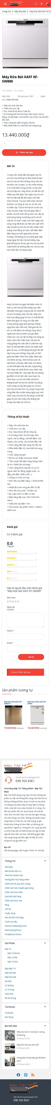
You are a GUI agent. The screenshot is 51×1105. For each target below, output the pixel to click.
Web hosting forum (13, 930)
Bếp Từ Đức (12, 961)
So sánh (20, 90)
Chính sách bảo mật (13, 900)
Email (10, 643)
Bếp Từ (8, 949)
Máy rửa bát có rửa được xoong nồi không (30, 1033)
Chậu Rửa (9, 993)
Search (36, 3)
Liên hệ (8, 909)
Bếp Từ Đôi (12, 957)
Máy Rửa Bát (20, 11)
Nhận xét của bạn (11, 608)
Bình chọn (11, 597)
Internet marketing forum (16, 926)
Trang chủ (6, 11)
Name (10, 631)
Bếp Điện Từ (10, 968)
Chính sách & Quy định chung (17, 883)
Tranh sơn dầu (11, 921)
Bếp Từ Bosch (13, 953)
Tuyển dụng (10, 913)
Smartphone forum (13, 934)
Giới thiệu (9, 867)
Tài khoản (9, 1013)
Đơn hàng (9, 1017)
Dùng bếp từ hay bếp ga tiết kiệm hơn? (31, 1059)
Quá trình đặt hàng (13, 896)
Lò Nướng (9, 985)
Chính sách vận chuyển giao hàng (19, 888)
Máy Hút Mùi (10, 972)
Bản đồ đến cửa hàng (14, 917)
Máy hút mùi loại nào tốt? (28, 1044)
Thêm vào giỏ (26, 152)
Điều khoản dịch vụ (13, 871)
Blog (7, 904)
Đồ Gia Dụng (10, 998)
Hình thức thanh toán (14, 875)
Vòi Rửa (8, 981)
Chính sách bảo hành (14, 892)
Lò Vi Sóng (9, 989)
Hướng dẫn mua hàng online (17, 879)
